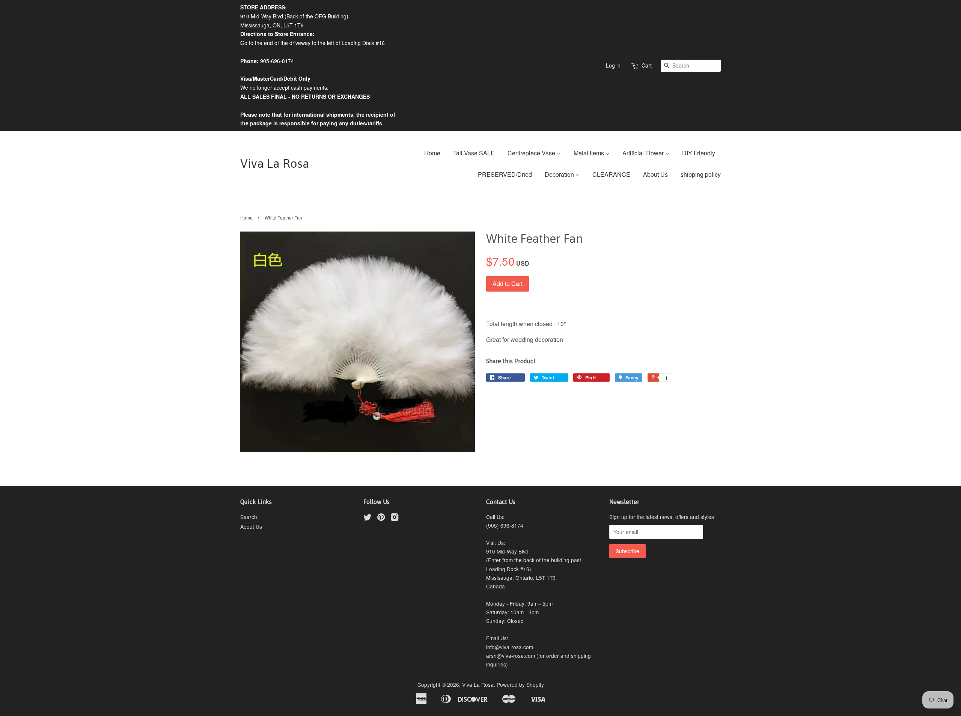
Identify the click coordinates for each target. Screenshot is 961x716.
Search (248, 516)
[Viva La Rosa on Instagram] (394, 518)
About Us (655, 174)
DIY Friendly (698, 153)
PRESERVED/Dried (505, 174)
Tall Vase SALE (474, 153)
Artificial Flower (643, 153)
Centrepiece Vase (532, 153)
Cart (647, 65)
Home (432, 153)
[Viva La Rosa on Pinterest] (381, 518)
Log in (613, 65)
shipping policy (701, 174)
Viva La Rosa (274, 163)
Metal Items (590, 153)
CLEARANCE (611, 174)
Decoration (560, 174)
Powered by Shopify (520, 684)
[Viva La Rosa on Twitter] (367, 518)
